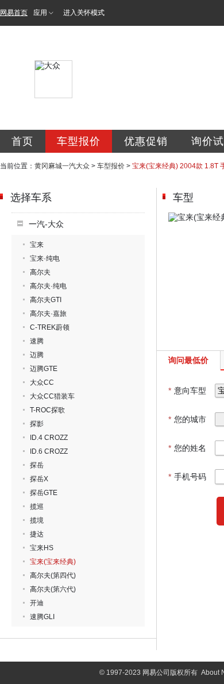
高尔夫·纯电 (48, 286)
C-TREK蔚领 (49, 327)
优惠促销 (146, 141)
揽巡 (37, 507)
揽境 (37, 520)
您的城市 (187, 419)
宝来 (37, 245)
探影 (37, 424)
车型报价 (79, 141)
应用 (40, 13)
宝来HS (41, 548)
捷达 (37, 534)
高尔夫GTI (45, 300)
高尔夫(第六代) (53, 589)
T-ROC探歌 (47, 410)
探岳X (39, 479)
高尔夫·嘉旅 (48, 314)
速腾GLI (42, 617)
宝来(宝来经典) (53, 562)
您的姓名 (187, 448)
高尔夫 (40, 272)
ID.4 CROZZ (49, 438)
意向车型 (187, 390)
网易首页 (14, 13)
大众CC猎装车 (52, 396)
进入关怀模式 (84, 13)
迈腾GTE (43, 369)
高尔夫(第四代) (53, 575)
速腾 (37, 341)
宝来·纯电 (45, 258)
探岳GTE (43, 493)
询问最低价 (188, 360)
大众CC (42, 382)
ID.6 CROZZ (49, 451)
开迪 (37, 603)
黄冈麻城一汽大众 (62, 166)
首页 (22, 141)
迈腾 (37, 355)
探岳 (37, 465)
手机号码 (187, 476)
